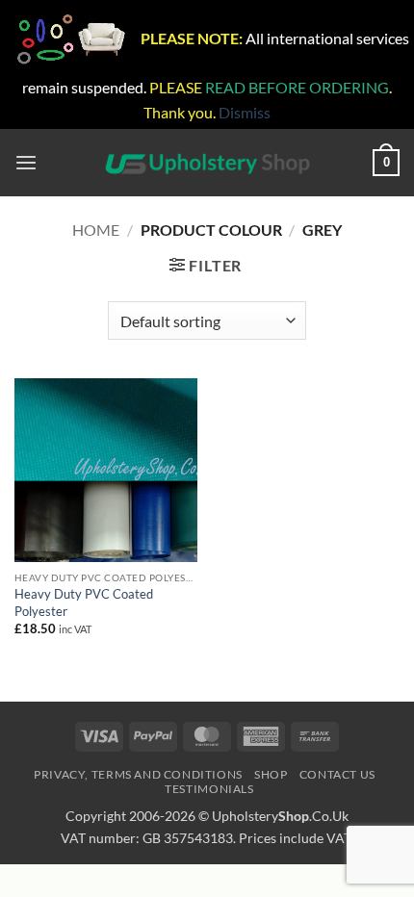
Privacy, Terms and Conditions (138, 774)
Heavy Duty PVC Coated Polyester (83, 602)
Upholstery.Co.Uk (280, 815)
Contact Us (337, 774)
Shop (270, 774)
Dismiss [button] (245, 112)
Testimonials (209, 789)
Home (95, 229)
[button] (26, 163)
